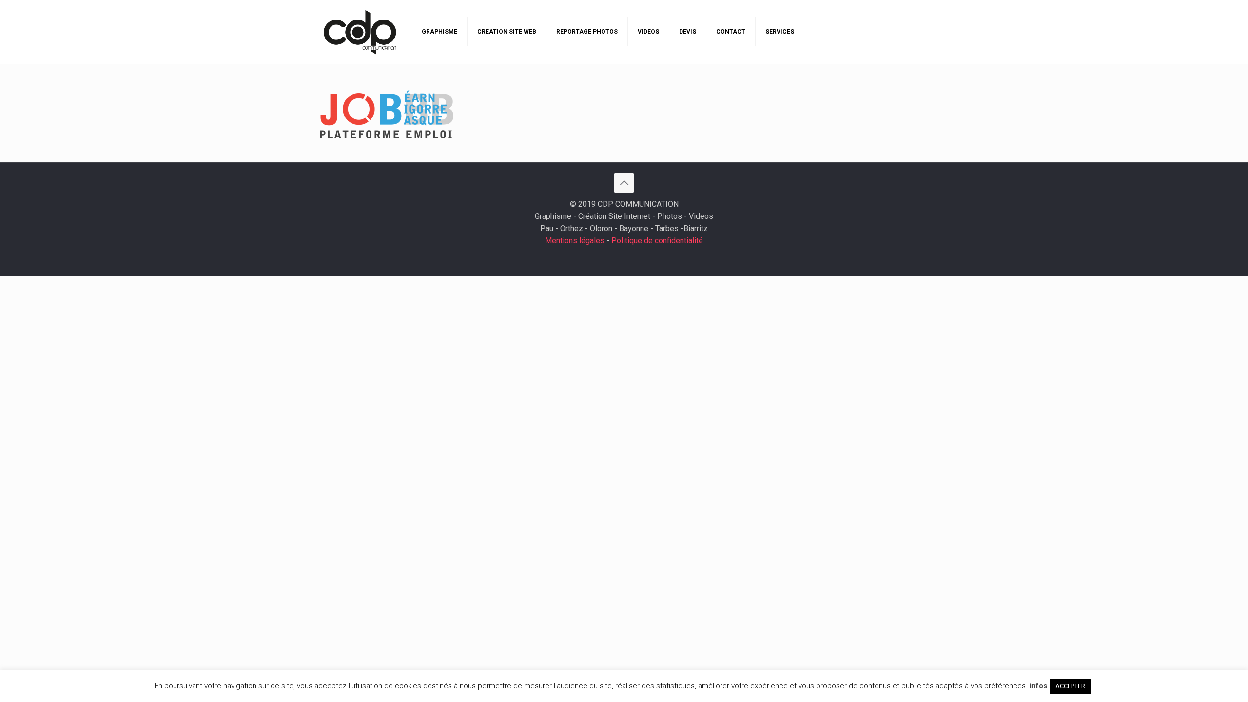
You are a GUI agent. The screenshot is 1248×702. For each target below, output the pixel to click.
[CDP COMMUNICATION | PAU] (360, 31)
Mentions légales (574, 240)
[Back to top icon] (624, 183)
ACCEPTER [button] (1070, 686)
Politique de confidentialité (657, 240)
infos (1038, 686)
